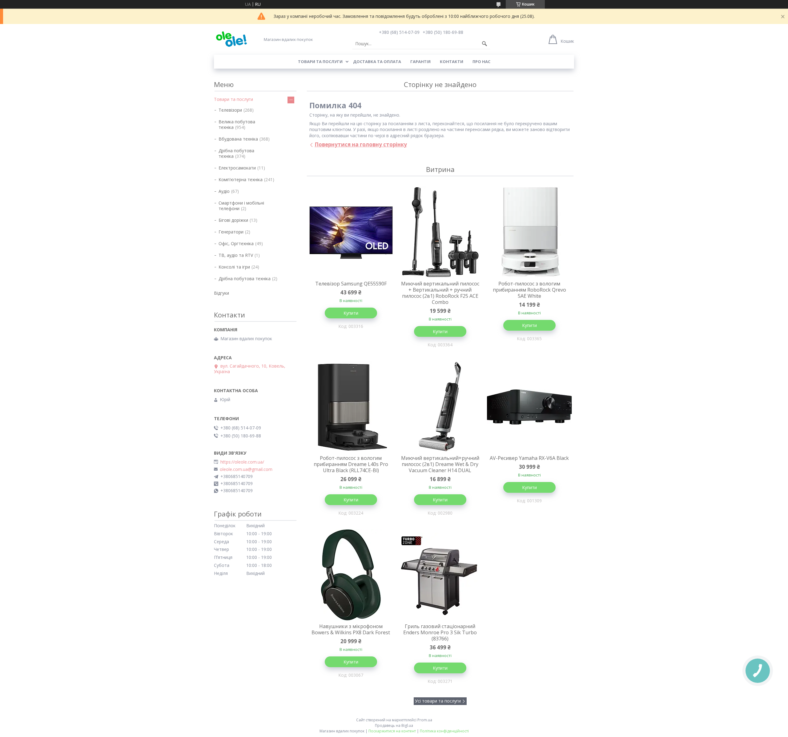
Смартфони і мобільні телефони (241, 205)
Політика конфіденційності (444, 731)
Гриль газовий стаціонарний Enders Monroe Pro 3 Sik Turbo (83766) (440, 632)
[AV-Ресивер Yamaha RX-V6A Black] (529, 407)
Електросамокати (237, 168)
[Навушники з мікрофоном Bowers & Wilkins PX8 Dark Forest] (350, 575)
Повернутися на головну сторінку (361, 144)
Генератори (231, 232)
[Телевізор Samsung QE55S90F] (350, 232)
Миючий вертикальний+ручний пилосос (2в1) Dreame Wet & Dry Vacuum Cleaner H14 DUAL (440, 464)
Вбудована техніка (238, 139)
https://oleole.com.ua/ (242, 462)
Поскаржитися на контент (392, 731)
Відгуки (221, 293)
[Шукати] (484, 43)
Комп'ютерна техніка (241, 179)
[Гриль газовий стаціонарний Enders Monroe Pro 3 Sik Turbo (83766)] (440, 575)
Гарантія (420, 61)
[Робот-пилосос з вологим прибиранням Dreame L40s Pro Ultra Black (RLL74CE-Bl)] (350, 407)
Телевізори (230, 110)
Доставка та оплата (377, 61)
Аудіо (224, 191)
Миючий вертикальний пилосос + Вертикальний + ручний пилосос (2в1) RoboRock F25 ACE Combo (440, 293)
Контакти (451, 61)
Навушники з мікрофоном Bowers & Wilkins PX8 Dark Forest (351, 629)
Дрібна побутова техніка (236, 153)
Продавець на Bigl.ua (394, 725)
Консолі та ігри (234, 267)
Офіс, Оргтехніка (236, 243)
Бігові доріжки (233, 220)
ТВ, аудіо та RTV (236, 255)
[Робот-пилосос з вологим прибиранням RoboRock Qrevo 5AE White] (529, 232)
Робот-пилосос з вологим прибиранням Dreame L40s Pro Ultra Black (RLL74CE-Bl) (351, 464)
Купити (351, 313)
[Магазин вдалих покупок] (231, 39)
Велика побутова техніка (237, 124)
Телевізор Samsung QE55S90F (351, 284)
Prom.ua (424, 720)
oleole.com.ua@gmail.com (246, 469)
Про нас (481, 61)
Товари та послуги (320, 61)
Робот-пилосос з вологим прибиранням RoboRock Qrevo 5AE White (529, 290)
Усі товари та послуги (438, 701)
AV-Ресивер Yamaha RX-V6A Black (529, 458)
